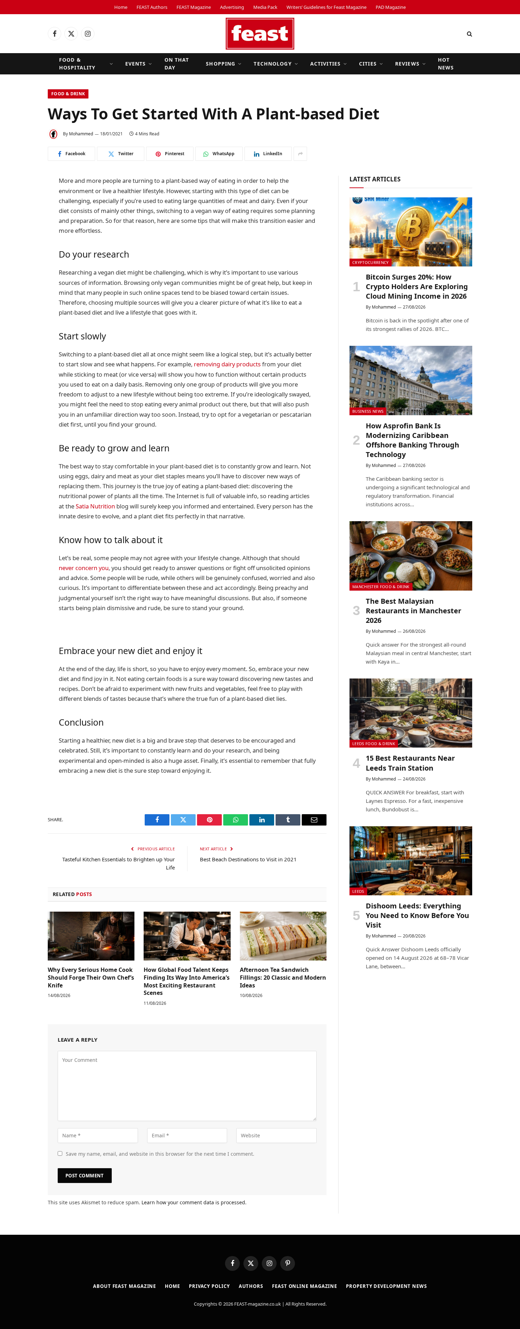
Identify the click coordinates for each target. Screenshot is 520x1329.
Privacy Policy (209, 1286)
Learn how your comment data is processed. (194, 1202)
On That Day (176, 63)
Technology (272, 63)
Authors (251, 1286)
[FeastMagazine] (260, 33)
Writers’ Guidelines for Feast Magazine (326, 7)
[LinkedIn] (23, 236)
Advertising (232, 7)
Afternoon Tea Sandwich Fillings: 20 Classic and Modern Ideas (283, 977)
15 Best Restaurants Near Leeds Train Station (410, 762)
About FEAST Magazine (124, 1286)
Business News (367, 411)
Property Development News (386, 1286)
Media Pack (265, 7)
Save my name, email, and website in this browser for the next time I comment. (160, 1153)
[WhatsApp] (23, 254)
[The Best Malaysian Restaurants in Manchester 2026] (410, 555)
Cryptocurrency (370, 262)
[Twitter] (23, 217)
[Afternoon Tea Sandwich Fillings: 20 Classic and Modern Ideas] (283, 936)
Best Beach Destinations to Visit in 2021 (248, 859)
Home (120, 7)
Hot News (446, 63)
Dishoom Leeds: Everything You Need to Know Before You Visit (417, 915)
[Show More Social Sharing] (300, 154)
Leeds (358, 891)
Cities (368, 63)
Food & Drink (68, 94)
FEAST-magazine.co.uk (257, 1304)
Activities (325, 63)
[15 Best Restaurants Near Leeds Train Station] (410, 713)
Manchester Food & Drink (381, 586)
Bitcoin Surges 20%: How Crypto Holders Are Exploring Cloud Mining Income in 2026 (417, 286)
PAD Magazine (391, 7)
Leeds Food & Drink (373, 743)
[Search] (469, 34)
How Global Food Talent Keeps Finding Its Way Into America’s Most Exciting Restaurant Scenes (187, 981)
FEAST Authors (152, 7)
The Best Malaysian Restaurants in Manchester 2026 (413, 610)
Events (135, 63)
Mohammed (81, 134)
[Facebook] (23, 199)
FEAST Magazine (194, 7)
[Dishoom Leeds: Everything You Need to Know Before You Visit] (410, 860)
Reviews (407, 63)
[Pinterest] (23, 272)
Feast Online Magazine (304, 1286)
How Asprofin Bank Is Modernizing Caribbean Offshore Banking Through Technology (412, 440)
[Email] (23, 290)
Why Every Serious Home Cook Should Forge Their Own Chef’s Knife (91, 977)
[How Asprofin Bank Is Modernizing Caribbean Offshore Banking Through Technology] (410, 380)
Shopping (220, 63)
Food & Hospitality (77, 63)
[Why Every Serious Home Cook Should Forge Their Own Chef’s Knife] (91, 936)
